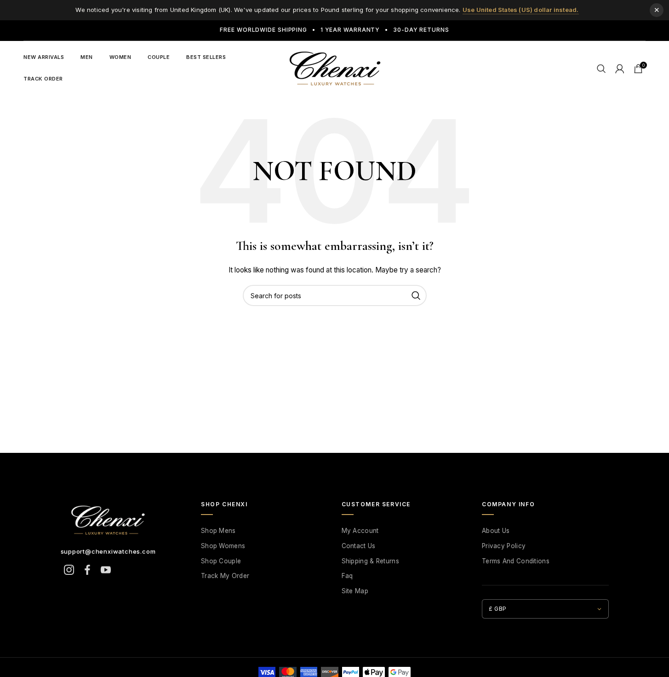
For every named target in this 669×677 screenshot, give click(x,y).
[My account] (620, 68)
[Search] (601, 68)
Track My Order (225, 575)
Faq (347, 575)
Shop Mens (218, 530)
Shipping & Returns (370, 561)
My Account (360, 530)
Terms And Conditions (515, 561)
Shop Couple (221, 561)
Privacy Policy (504, 546)
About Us (495, 530)
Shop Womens (223, 546)
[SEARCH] (416, 295)
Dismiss (656, 10)
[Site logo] (335, 67)
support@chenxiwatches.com (108, 551)
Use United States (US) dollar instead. (521, 9)
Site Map (355, 591)
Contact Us (359, 546)
